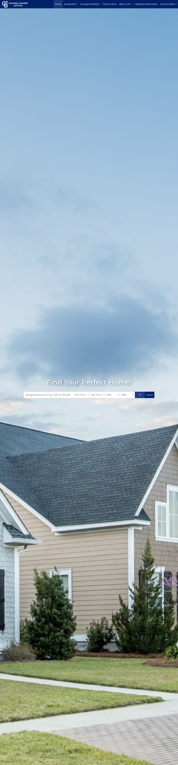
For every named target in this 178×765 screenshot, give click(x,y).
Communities (168, 5)
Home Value (109, 4)
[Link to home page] (16, 4)
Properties (71, 5)
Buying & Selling (91, 5)
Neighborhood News (146, 4)
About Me (126, 5)
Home (58, 4)
